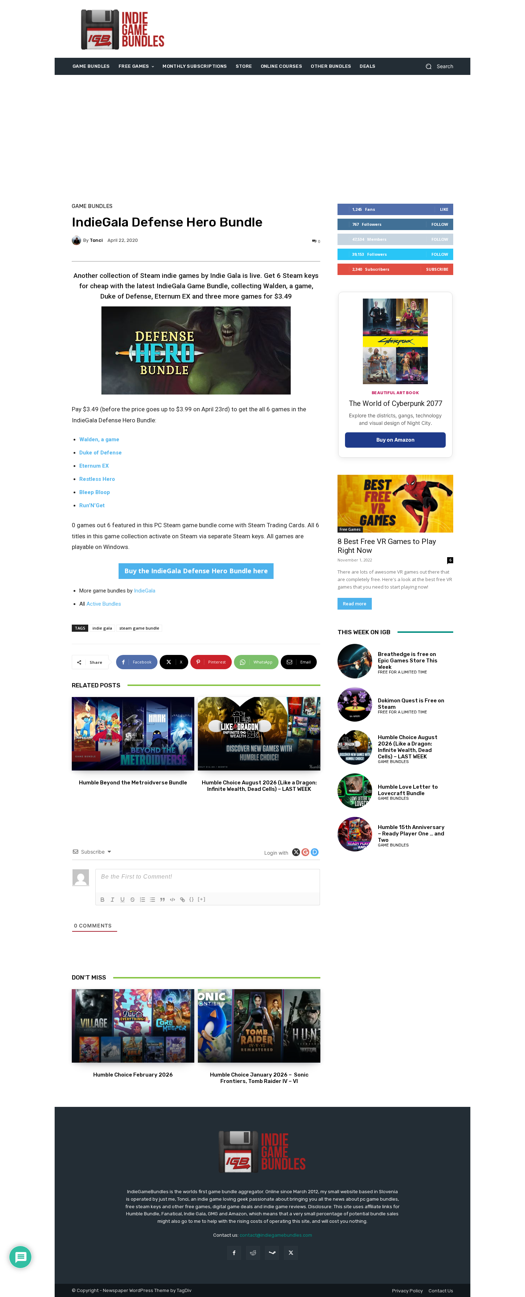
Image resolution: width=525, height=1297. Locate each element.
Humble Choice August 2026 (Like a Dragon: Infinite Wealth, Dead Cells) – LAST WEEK (259, 785)
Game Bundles (92, 206)
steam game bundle (139, 628)
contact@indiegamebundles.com (276, 1235)
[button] (436, 66)
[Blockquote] (163, 899)
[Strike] (133, 899)
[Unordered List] (153, 899)
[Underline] (123, 899)
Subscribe (437, 269)
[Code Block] (173, 899)
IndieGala (144, 591)
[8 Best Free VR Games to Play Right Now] (395, 504)
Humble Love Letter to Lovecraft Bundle (408, 790)
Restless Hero (97, 479)
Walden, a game (99, 439)
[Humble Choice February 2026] (133, 1026)
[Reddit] (253, 1253)
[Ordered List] (143, 899)
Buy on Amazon (395, 440)
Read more (354, 603)
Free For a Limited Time (402, 672)
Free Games (350, 529)
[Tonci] (77, 240)
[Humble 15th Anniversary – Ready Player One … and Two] (355, 834)
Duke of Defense (100, 452)
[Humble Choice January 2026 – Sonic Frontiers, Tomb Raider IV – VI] (259, 1026)
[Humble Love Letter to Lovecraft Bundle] (355, 790)
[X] (291, 1253)
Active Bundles (103, 604)
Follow (439, 224)
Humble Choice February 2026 (133, 1075)
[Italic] (113, 899)
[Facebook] (234, 1253)
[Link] (183, 899)
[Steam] (272, 1253)
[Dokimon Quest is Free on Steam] (355, 704)
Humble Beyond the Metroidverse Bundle (133, 782)
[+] (202, 899)
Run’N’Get (92, 505)
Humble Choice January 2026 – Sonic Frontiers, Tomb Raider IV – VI (259, 1078)
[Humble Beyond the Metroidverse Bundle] (133, 733)
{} (191, 899)
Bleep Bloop (94, 492)
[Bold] (103, 899)
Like (444, 209)
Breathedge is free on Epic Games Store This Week (408, 660)
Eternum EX (94, 466)
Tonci (96, 240)
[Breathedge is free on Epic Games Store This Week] (355, 661)
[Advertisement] (322, 29)
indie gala (102, 628)
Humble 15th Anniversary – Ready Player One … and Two (411, 833)
